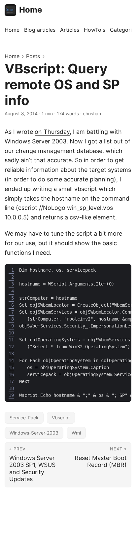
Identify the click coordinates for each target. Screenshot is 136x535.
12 (11, 346)
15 (11, 367)
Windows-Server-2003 (34, 433)
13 (11, 353)
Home (30, 10)
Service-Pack (24, 417)
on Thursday (52, 131)
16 (11, 374)
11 (11, 339)
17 (11, 381)
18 (11, 388)
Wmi (76, 433)
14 (11, 360)
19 (11, 395)
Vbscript (61, 417)
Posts (33, 56)
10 (11, 332)
